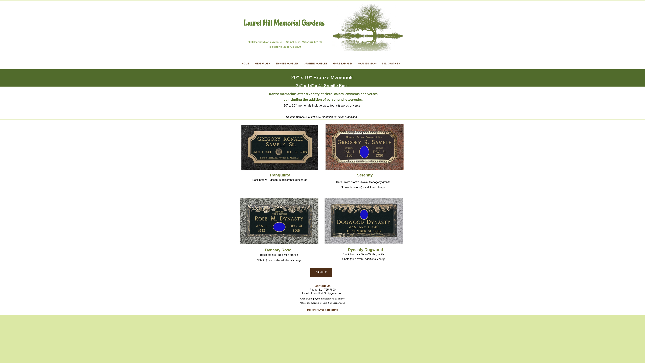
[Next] (626, 80)
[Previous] (18, 80)
